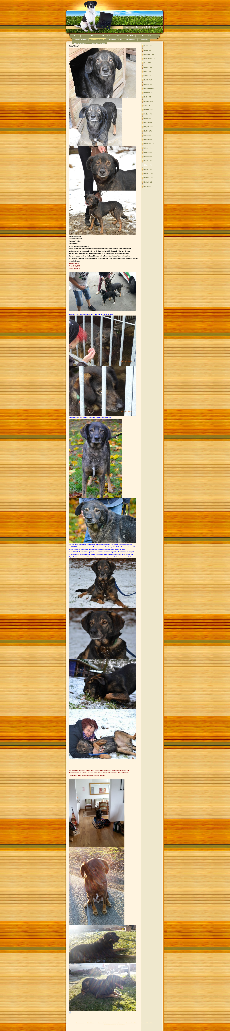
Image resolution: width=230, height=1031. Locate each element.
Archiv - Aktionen (103, 1023)
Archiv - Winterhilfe (147, 1023)
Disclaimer (90, 1023)
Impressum (80, 1023)
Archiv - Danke (117, 1023)
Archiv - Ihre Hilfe (131, 1023)
